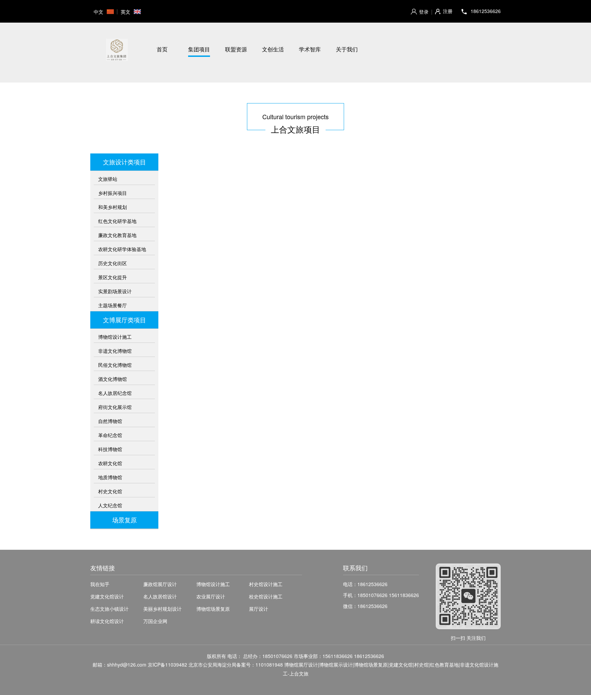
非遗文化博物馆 (115, 350)
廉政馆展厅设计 (160, 584)
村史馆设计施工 (266, 584)
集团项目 (199, 49)
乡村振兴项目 (112, 192)
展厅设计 (258, 608)
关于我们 (347, 49)
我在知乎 (99, 584)
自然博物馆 (110, 421)
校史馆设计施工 (266, 596)
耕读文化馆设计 (107, 621)
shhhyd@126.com (126, 664)
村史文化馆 (110, 491)
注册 (447, 11)
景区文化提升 (112, 277)
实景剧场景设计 (115, 291)
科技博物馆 (110, 449)
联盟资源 (236, 49)
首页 (162, 49)
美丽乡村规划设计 (162, 608)
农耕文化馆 (110, 463)
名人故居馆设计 (160, 596)
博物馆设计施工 (115, 336)
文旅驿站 (107, 178)
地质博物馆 (110, 477)
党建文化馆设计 (107, 596)
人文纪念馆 (110, 505)
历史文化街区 (112, 263)
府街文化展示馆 (115, 407)
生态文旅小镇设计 (109, 608)
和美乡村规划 (112, 206)
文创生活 (273, 49)
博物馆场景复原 (213, 608)
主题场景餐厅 (112, 305)
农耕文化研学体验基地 (122, 249)
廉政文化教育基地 (117, 235)
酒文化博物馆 (112, 378)
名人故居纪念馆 (115, 392)
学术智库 (310, 49)
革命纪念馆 (110, 435)
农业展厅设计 (210, 596)
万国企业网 (155, 621)
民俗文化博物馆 (115, 364)
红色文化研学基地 (117, 221)
